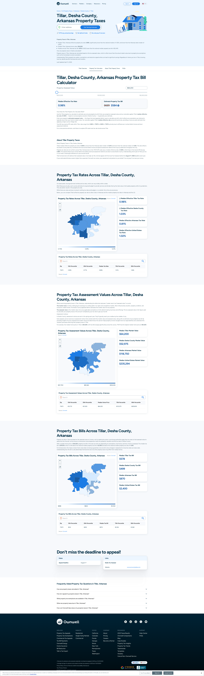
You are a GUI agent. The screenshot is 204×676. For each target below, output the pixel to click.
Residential (79, 633)
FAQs (141, 636)
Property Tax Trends (124, 646)
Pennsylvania (96, 648)
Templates (121, 651)
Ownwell (113, 198)
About (105, 633)
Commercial (79, 638)
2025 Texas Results (124, 633)
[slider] (56, 92)
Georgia (94, 641)
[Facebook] (125, 621)
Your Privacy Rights (145, 673)
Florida (94, 638)
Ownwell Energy (62, 643)
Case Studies (122, 641)
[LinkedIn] (130, 621)
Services (60, 630)
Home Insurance (62, 646)
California (95, 633)
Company (106, 630)
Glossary (120, 653)
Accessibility (79, 665)
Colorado (95, 636)
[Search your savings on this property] (143, 261)
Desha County (85, 11)
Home (58, 11)
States (94, 630)
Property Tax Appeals (63, 633)
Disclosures (86, 665)
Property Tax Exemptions (65, 636)
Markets (78, 630)
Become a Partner (109, 641)
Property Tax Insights (124, 643)
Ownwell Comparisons (125, 636)
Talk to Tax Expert (62, 651)
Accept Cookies (168, 673)
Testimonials (121, 648)
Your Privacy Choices (62, 667)
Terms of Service (68, 665)
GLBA (74, 665)
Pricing (105, 636)
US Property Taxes (67, 11)
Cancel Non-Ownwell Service (127, 656)
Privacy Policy (60, 665)
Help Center (143, 633)
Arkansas (76, 11)
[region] (102, 673)
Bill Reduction (61, 648)
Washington (96, 653)
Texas (94, 651)
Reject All (157, 673)
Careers (105, 638)
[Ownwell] (63, 3)
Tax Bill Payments (62, 641)
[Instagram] (136, 621)
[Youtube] (146, 621)
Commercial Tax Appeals (64, 638)
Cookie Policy (33, 674)
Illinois (94, 643)
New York (95, 646)
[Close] (201, 673)
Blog (119, 638)
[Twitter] (141, 621)
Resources (121, 630)
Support (142, 630)
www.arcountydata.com (133, 567)
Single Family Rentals (82, 636)
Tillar (92, 11)
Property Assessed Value (66, 88)
